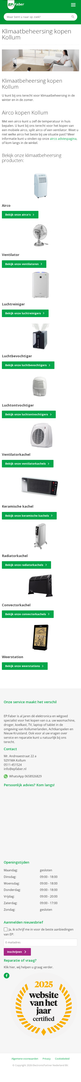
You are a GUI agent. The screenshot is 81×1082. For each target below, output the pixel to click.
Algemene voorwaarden (24, 1058)
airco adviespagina (63, 139)
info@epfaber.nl (15, 769)
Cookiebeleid (62, 1058)
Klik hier (9, 967)
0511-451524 (13, 765)
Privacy (47, 1058)
